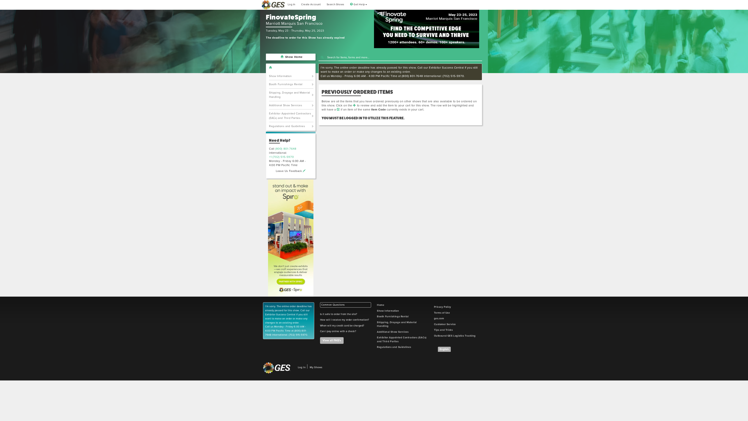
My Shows (316, 367)
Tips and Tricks (443, 330)
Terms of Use (442, 312)
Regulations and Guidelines (287, 126)
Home (380, 305)
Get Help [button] (359, 4)
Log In (291, 4)
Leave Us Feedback (289, 171)
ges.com (439, 318)
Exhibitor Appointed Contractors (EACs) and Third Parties (290, 116)
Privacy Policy (442, 307)
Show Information (280, 76)
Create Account (311, 4)
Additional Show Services (285, 105)
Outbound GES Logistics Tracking (455, 335)
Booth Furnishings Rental (285, 84)
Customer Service (445, 324)
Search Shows (335, 4)
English (444, 349)
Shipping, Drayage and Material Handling (289, 95)
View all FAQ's (332, 340)
